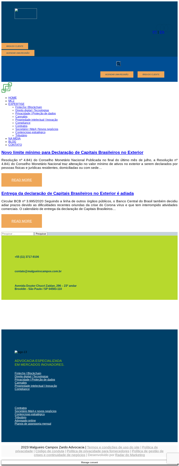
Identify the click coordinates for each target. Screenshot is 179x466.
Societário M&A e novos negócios (35, 411)
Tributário (20, 417)
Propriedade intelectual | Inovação (36, 385)
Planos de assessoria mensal (33, 423)
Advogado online (25, 420)
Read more (22, 180)
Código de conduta (49, 451)
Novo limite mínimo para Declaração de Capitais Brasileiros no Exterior (72, 152)
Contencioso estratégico (30, 414)
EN (162, 32)
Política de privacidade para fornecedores (98, 451)
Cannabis (21, 382)
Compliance (22, 389)
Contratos (21, 408)
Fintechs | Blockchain (28, 373)
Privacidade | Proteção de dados (35, 379)
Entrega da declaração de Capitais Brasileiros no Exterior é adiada (67, 193)
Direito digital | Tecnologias (31, 376)
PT (155, 32)
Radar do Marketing (130, 455)
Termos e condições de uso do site (113, 447)
